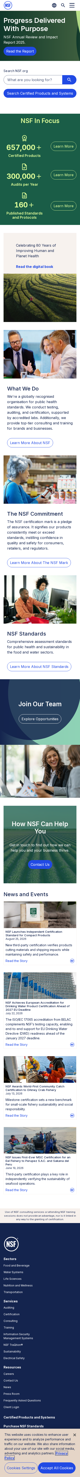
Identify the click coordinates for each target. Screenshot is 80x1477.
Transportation (13, 1292)
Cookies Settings (21, 1468)
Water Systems (13, 1272)
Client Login (11, 1407)
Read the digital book (34, 266)
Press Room (12, 1393)
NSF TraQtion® (13, 1344)
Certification (12, 1314)
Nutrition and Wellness (18, 1285)
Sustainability (12, 1351)
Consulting (11, 1321)
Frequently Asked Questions (22, 1400)
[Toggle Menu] (72, 5)
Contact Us (11, 1380)
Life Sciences (13, 1278)
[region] (40, 1453)
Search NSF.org (16, 71)
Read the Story (17, 961)
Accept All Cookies (56, 1468)
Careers (9, 1374)
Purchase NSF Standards (24, 1426)
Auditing (9, 1307)
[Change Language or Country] (54, 5)
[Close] (75, 1435)
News (7, 1387)
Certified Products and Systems (29, 1417)
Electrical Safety (14, 1358)
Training (9, 1327)
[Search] (63, 5)
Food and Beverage (17, 1265)
